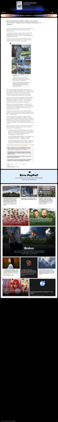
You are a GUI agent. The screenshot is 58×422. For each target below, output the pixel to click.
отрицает (20, 116)
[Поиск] (54, 12)
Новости (17, 12)
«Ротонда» (11, 89)
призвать (12, 134)
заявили (27, 90)
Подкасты (30, 12)
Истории (22, 12)
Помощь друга (39, 12)
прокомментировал (19, 104)
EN (56, 12)
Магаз (34, 12)
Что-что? (12, 165)
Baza (7, 89)
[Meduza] (3, 12)
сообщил (8, 98)
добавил (11, 114)
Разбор (26, 12)
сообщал (22, 136)
